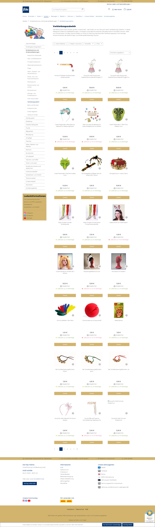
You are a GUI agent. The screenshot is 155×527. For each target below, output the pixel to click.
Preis (98, 44)
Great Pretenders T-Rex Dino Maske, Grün (118, 125)
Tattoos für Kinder (32, 115)
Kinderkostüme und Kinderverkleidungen (32, 51)
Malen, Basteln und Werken (32, 145)
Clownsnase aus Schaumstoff (91, 320)
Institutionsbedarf (31, 171)
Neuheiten (29, 185)
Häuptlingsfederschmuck (92, 271)
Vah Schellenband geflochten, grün (91, 370)
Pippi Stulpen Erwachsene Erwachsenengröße (91, 223)
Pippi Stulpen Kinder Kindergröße (65, 223)
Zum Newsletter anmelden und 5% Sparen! (74, 1)
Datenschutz (64, 470)
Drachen (28, 141)
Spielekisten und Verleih (33, 175)
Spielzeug (29, 121)
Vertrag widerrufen (30, 483)
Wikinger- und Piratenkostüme (32, 94)
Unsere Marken (31, 181)
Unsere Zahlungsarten (106, 465)
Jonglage (29, 138)
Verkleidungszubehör (33, 102)
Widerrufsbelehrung (67, 479)
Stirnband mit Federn (119, 271)
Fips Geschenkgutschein (32, 199)
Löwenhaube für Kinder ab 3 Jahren (65, 272)
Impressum (64, 472)
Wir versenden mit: (67, 498)
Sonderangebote (31, 188)
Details (65, 99)
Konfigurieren (127, 524)
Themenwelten (31, 178)
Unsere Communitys (30, 498)
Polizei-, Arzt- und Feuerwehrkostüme (33, 77)
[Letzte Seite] (77, 52)
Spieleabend (28, 204)
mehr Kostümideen (32, 98)
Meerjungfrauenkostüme (34, 65)
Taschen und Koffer (32, 159)
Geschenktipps (31, 43)
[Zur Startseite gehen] (26, 9)
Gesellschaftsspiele (32, 124)
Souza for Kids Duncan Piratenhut (118, 419)
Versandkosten (65, 474)
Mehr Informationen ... (78, 524)
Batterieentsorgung (66, 476)
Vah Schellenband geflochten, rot (118, 369)
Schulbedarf (30, 156)
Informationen (65, 465)
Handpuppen (30, 118)
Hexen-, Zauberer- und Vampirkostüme (33, 72)
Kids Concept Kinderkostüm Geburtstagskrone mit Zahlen (91, 125)
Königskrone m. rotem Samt (119, 173)
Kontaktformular (39, 479)
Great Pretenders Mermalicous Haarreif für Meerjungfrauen (65, 125)
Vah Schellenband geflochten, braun (65, 370)
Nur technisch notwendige (112, 524)
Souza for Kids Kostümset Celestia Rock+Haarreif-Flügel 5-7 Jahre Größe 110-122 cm (91, 76)
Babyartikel (29, 131)
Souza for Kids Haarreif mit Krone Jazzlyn (65, 419)
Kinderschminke (32, 108)
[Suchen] (82, 9)
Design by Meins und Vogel (77, 520)
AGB (61, 467)
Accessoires (29, 153)
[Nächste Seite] (73, 52)
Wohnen (28, 150)
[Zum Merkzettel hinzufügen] (73, 70)
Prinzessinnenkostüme (33, 62)
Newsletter (63, 483)
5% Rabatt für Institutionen (106, 1)
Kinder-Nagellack (32, 111)
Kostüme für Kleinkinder (34, 55)
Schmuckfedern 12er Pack (65, 320)
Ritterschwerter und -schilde (33, 86)
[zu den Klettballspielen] (34, 32)
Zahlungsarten (65, 481)
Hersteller (88, 44)
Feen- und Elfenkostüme (34, 58)
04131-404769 (27, 470)
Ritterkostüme (31, 82)
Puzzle (28, 128)
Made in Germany (76, 44)
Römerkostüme (31, 90)
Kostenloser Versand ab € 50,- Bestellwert (38, 1)
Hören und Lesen (31, 163)
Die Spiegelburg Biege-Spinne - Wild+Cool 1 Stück (92, 174)
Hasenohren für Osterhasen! (119, 222)
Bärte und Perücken (33, 105)
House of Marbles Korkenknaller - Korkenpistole (65, 76)
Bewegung (29, 134)
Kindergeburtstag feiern (33, 47)
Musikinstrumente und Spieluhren (33, 167)
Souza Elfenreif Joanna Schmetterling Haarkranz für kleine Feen (92, 419)
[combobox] (66, 9)
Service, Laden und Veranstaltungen (118, 4)
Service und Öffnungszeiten (33, 202)
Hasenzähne (119, 320)
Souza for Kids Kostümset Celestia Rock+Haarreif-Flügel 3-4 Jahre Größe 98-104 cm (118, 76)
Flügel (29, 68)
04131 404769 (128, 1)
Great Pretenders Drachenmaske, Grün (65, 174)
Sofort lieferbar (60, 44)
